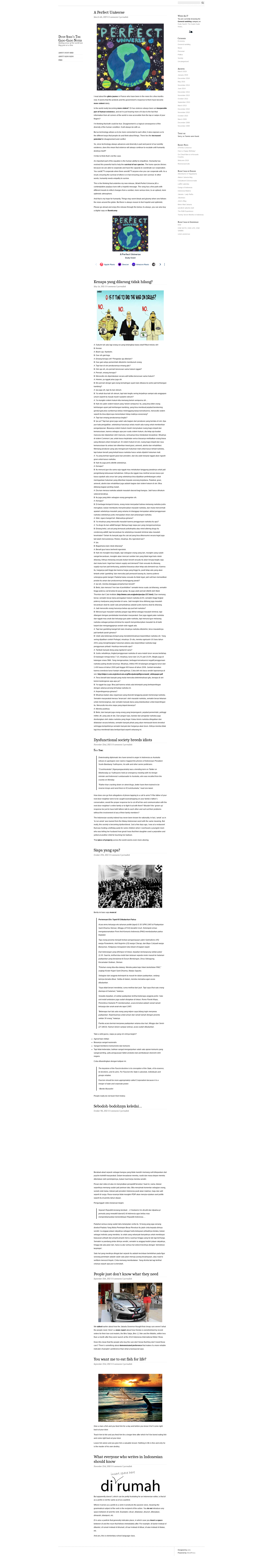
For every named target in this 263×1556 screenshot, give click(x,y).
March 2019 (182, 71)
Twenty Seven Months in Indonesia (190, 215)
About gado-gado (66, 56)
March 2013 (182, 105)
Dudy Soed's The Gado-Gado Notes (70, 38)
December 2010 (184, 109)
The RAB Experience (185, 211)
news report (121, 1330)
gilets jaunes (113, 96)
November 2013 (184, 95)
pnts (189, 1550)
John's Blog (182, 201)
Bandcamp (112, 211)
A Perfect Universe (109, 12)
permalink (124, 17)
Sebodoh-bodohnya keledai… (118, 1106)
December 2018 (184, 78)
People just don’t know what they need (126, 1274)
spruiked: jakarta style (186, 208)
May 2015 (181, 82)
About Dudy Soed (66, 53)
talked (99, 1327)
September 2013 (184, 102)
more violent (99, 103)
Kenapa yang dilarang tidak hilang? (123, 281)
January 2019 (183, 75)
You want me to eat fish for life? (120, 1359)
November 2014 (184, 85)
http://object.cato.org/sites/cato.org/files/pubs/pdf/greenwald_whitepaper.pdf (130, 674)
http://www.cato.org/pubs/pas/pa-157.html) (135, 594)
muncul (113, 912)
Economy (181, 41)
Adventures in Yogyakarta (187, 174)
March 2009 (182, 119)
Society (180, 58)
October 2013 (183, 99)
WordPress (191, 1553)
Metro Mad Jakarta (185, 204)
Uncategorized (183, 61)
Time (100, 750)
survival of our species (134, 164)
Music (180, 48)
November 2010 (184, 112)
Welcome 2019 (183, 160)
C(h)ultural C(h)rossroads (187, 181)
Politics (180, 54)
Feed (60, 60)
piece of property (105, 840)
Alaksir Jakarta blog (185, 177)
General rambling (184, 44)
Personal (181, 51)
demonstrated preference (131, 1345)
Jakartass (181, 198)
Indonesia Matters (184, 191)
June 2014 (182, 88)
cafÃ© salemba (183, 184)
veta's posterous (184, 234)
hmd (179, 225)
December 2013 (184, 92)
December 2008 (184, 122)
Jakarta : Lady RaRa (185, 194)
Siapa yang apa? (107, 850)
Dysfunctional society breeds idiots (123, 740)
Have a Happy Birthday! (186, 151)
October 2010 (183, 116)
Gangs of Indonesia (185, 187)
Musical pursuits (184, 164)
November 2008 (184, 126)
